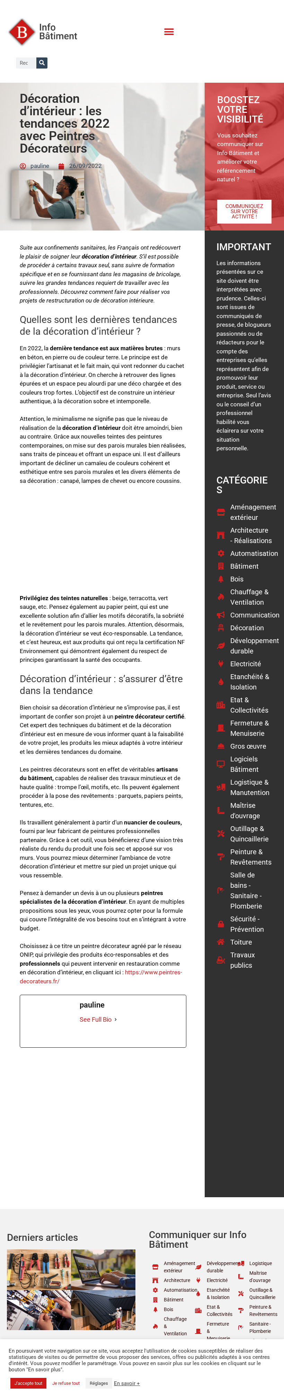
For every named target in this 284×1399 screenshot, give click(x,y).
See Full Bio (96, 1019)
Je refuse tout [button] (66, 1383)
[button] (169, 32)
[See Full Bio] (116, 1019)
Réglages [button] (99, 1383)
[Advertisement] (103, 542)
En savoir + (127, 1383)
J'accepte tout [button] (28, 1383)
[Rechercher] (41, 63)
